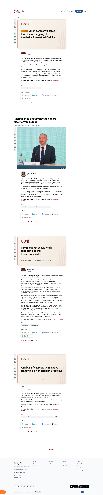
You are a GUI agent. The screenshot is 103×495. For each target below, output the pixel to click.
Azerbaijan (24, 88)
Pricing (64, 463)
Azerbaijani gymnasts (33, 416)
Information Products (67, 465)
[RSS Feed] (34, 486)
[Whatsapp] (15, 486)
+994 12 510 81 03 (17, 475)
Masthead (50, 465)
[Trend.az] (19, 11)
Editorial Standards (52, 470)
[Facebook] (18, 486)
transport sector (34, 325)
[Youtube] (24, 486)
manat (38, 88)
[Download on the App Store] (74, 486)
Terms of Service (80, 463)
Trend (38, 62)
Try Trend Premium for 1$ (29, 103)
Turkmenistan (25, 325)
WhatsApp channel (57, 319)
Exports (38, 206)
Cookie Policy (80, 470)
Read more (29, 54)
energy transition (46, 206)
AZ (84, 492)
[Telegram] (28, 486)
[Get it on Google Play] (84, 486)
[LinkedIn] (31, 486)
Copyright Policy (80, 467)
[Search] (61, 11)
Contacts (50, 467)
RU (87, 492)
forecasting (31, 88)
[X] (21, 486)
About (49, 463)
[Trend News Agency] (18, 463)
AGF (56, 416)
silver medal (43, 416)
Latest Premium (36, 465)
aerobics (50, 416)
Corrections (50, 472)
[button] (15, 21)
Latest (34, 463)
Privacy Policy (80, 465)
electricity (24, 206)
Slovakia (23, 416)
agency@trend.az (17, 477)
